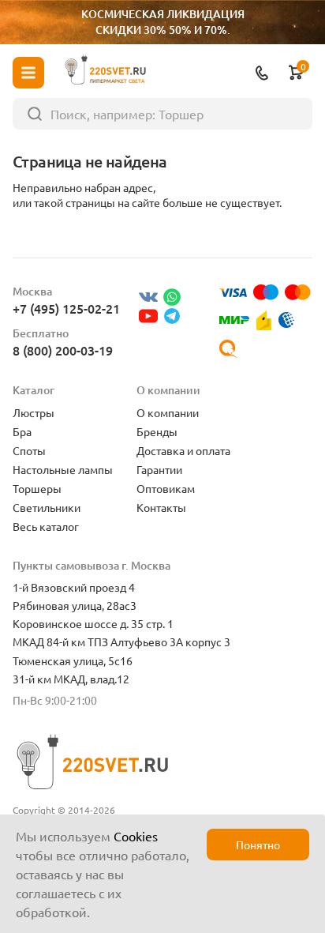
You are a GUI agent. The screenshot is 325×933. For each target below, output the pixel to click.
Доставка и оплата (183, 450)
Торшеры (37, 488)
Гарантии (159, 469)
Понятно (258, 844)
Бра (22, 431)
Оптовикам (165, 488)
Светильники (46, 507)
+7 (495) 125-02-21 (66, 308)
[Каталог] (28, 72)
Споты (29, 450)
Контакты (161, 507)
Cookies (136, 836)
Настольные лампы (63, 469)
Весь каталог (46, 526)
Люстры (33, 412)
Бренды (156, 431)
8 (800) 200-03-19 (63, 350)
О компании (167, 412)
